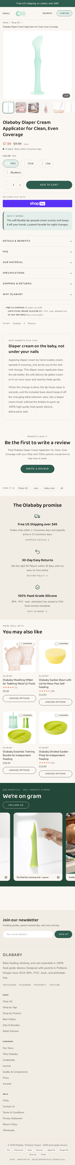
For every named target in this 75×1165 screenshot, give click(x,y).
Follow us (16, 805)
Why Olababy (13, 294)
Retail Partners (11, 1031)
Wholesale (8, 1130)
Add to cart (49, 184)
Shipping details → (37, 540)
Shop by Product (12, 1013)
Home (5, 22)
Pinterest (32, 323)
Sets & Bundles (11, 1025)
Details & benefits (16, 241)
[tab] (8, 107)
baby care (49, 488)
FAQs (6, 1100)
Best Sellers (9, 1019)
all (62, 488)
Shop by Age (10, 1007)
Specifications (14, 273)
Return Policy (10, 1124)
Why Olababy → (37, 611)
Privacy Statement (12, 1118)
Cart (64, 13)
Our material (13, 262)
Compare (27, 643)
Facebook (17, 323)
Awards (7, 1083)
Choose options (19, 698)
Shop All (16, 22)
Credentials (9, 1060)
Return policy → (37, 575)
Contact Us (9, 1106)
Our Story (8, 1048)
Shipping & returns (17, 283)
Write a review (37, 468)
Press (6, 1077)
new (36, 488)
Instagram (9, 985)
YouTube (54, 985)
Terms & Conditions (13, 1112)
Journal (7, 1066)
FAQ (5, 251)
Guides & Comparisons (15, 1072)
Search (47, 13)
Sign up (63, 934)
